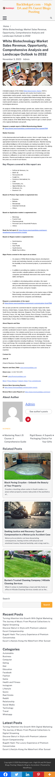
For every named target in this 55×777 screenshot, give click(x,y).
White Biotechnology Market (32, 91)
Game (5, 679)
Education (7, 669)
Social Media (9, 705)
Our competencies (35, 381)
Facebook (7, 672)
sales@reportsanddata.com (17, 376)
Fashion (6, 676)
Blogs (4, 381)
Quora (5, 692)
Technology (8, 708)
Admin (26, 59)
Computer (7, 659)
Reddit (6, 698)
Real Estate (8, 695)
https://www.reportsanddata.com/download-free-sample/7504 (26, 128)
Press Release (12, 381)
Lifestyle (7, 688)
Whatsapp (7, 714)
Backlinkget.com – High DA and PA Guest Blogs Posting (33, 8)
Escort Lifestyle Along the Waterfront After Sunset (26, 641)
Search (6, 598)
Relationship (8, 701)
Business (6, 429)
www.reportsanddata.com (28, 367)
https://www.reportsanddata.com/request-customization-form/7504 (28, 303)
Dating (6, 663)
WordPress (27, 768)
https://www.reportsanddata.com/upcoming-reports (21, 387)
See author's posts (39, 411)
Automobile (8, 653)
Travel (6, 711)
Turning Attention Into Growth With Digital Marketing (27, 618)
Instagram (7, 685)
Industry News (23, 381)
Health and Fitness (11, 682)
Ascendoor (35, 765)
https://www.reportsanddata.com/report (37, 392)
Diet (4, 666)
